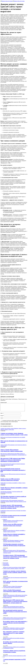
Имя (2, 413)
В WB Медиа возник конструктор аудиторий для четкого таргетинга (13, 516)
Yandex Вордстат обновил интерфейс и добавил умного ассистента (14, 535)
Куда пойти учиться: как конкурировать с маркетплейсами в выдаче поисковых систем (15, 623)
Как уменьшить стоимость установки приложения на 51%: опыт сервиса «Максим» (13, 633)
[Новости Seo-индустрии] (12, 1)
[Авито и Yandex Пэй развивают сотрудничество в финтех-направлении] (15, 587)
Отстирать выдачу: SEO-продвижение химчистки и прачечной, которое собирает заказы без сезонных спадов (13, 507)
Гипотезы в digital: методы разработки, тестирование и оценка (14, 651)
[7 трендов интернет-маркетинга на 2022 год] (15, 656)
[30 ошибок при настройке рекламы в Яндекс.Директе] (15, 639)
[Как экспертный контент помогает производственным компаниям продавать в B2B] (15, 607)
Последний (5, 562)
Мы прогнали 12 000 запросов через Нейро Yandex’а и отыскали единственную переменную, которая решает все (13, 460)
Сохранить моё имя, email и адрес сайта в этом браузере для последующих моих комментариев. (14, 421)
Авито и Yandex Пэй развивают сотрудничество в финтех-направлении (12, 450)
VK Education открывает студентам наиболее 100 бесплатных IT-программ (13, 497)
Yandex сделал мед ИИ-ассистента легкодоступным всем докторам (10, 479)
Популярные (6, 563)
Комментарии (6, 565)
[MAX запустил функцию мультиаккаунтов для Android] (15, 578)
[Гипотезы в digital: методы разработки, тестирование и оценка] (15, 648)
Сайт (2, 418)
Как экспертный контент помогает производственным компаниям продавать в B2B (13, 470)
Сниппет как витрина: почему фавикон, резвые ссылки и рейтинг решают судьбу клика (14, 434)
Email (2, 415)
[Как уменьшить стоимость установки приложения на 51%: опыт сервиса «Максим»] (15, 629)
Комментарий (4, 402)
